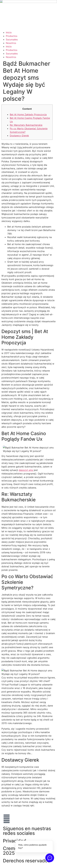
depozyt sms (26, 470)
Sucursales (12, 39)
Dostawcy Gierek (19, 135)
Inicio (9, 32)
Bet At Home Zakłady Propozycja (28, 114)
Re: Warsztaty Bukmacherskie (26, 125)
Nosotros (11, 43)
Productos (11, 36)
